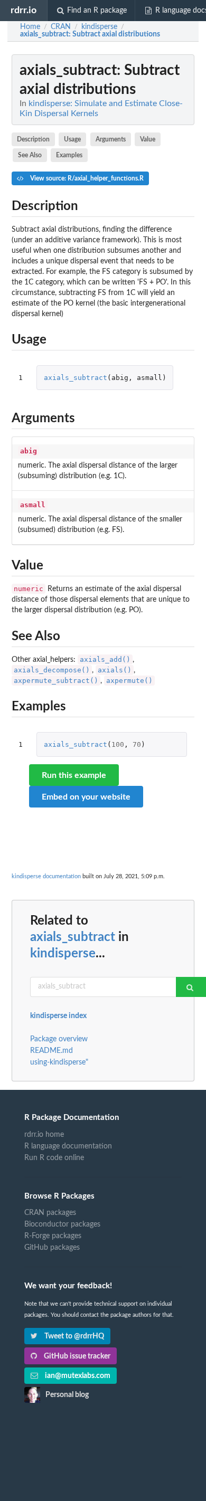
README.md (51, 1050)
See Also (30, 155)
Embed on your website (86, 797)
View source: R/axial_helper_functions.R (86, 178)
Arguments (111, 139)
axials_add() (105, 659)
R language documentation (68, 1146)
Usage (72, 139)
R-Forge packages (52, 1236)
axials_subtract (75, 378)
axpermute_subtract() (56, 681)
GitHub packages (52, 1247)
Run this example (74, 775)
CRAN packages (50, 1213)
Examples (69, 155)
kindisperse (63, 953)
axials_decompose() (52, 670)
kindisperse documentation (46, 876)
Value (147, 139)
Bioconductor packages (62, 1224)
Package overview (59, 1039)
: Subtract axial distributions (90, 34)
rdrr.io (23, 10)
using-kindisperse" (59, 1062)
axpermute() (129, 681)
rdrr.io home (44, 1134)
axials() (115, 670)
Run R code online (54, 1158)
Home (30, 27)
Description (33, 139)
